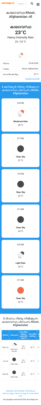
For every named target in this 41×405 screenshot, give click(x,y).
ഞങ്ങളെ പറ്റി (11, 391)
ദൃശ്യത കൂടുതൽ (32, 79)
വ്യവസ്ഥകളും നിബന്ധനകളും (14, 393)
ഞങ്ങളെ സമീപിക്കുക (25, 391)
